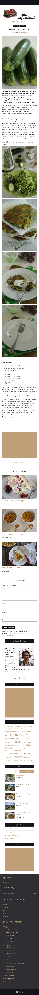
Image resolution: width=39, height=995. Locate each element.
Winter (5, 913)
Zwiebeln (28, 761)
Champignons (25, 726)
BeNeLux (8, 951)
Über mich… (7, 982)
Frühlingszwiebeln (11, 732)
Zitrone (8, 760)
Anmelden (10, 829)
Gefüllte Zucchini (21, 775)
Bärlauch (17, 726)
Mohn (23, 745)
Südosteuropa (10, 972)
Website (4, 620)
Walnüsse (27, 757)
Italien (7, 960)
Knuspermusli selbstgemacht (14, 534)
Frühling (5, 904)
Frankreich (9, 957)
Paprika (8, 748)
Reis (18, 748)
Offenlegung (5, 883)
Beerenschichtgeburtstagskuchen (16, 501)
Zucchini (22, 463)
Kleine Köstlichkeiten (12, 929)
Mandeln (7, 745)
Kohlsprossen (9, 742)
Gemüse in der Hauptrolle (13, 932)
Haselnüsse (28, 731)
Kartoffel (25, 735)
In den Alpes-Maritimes (23, 803)
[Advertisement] (19, 445)
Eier (6, 729)
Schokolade (9, 753)
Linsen (28, 742)
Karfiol (7, 735)
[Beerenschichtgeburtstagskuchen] (19, 487)
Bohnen (7, 726)
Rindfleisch (8, 751)
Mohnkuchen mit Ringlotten (24, 794)
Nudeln (28, 745)
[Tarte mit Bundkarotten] (19, 554)
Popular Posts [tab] (26, 771)
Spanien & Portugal (12, 969)
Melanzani (14, 745)
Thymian (8, 757)
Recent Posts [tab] (12, 771)
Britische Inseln (10, 954)
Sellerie (17, 753)
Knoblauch (25, 738)
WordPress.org (11, 838)
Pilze (15, 748)
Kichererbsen (16, 738)
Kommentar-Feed (12, 835)
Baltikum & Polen (11, 948)
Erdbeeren (12, 729)
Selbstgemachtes (11, 941)
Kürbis (22, 742)
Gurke (21, 732)
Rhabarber (24, 748)
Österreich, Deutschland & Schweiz (16, 963)
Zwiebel (22, 761)
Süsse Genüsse (10, 938)
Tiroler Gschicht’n (8, 976)
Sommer (22, 26)
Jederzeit (6, 916)
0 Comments (24, 32)
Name (4, 603)
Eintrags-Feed (11, 832)
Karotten (14, 735)
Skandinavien (10, 966)
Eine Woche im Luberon (23, 784)
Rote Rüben (17, 751)
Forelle (23, 729)
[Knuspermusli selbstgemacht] (19, 520)
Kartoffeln (9, 738)
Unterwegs (6, 945)
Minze (19, 745)
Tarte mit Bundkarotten (12, 568)
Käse (16, 741)
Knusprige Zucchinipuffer (19, 29)
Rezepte (5, 927)
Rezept (16, 26)
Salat (22, 751)
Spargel (23, 753)
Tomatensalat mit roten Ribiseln (23, 814)
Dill (31, 726)
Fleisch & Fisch (10, 935)
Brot (11, 726)
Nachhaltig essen (8, 979)
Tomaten (17, 757)
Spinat (28, 753)
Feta (15, 463)
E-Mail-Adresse (5, 611)
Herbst (5, 910)
